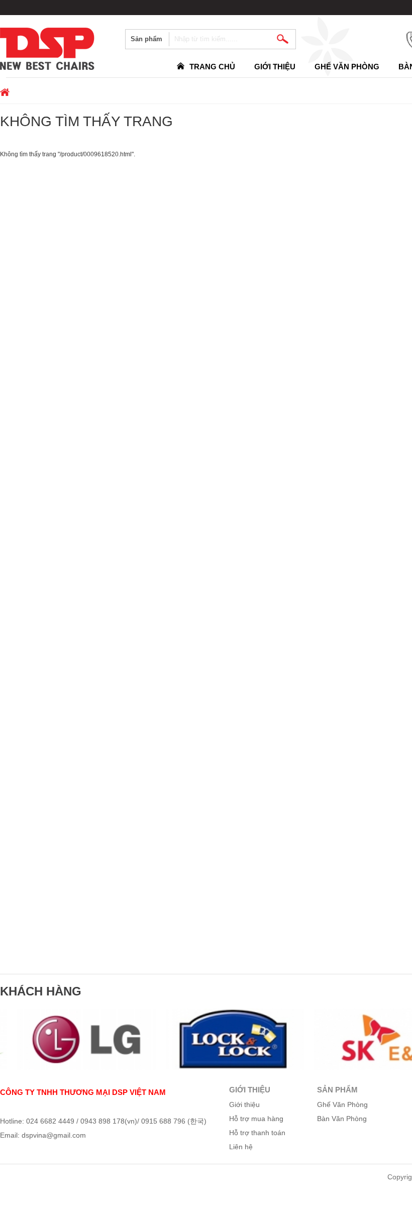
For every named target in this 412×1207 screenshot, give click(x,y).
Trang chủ (212, 66)
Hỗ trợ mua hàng (256, 1119)
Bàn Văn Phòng (342, 1119)
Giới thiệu (274, 66)
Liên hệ (241, 1147)
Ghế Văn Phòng (347, 66)
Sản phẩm (146, 39)
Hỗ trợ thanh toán (257, 1133)
